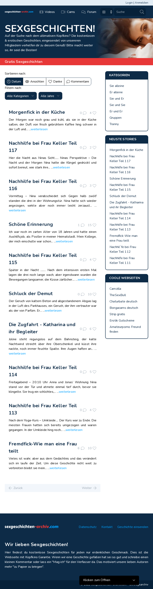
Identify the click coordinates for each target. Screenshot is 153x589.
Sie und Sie (117, 105)
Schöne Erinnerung (31, 224)
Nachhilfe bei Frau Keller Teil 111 (122, 260)
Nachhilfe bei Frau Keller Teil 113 (122, 227)
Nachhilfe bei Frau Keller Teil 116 (122, 169)
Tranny (114, 124)
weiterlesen (39, 129)
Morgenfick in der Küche (37, 112)
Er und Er (116, 111)
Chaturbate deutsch (123, 301)
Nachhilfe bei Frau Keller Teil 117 (122, 158)
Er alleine (116, 92)
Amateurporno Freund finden (125, 329)
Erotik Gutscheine (122, 320)
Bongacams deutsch (124, 308)
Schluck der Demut (31, 293)
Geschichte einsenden (132, 527)
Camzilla (115, 289)
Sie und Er (117, 98)
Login (129, 3)
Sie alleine (117, 86)
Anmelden (141, 3)
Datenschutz (87, 527)
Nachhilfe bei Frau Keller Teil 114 (122, 216)
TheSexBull (118, 295)
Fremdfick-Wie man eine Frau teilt (123, 238)
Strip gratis (117, 314)
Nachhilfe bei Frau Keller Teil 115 (122, 187)
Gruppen (116, 118)
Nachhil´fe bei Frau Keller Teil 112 (123, 249)
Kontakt (107, 527)
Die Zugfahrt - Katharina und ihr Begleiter (126, 204)
